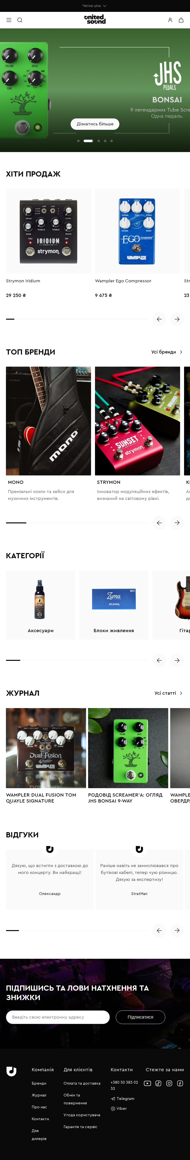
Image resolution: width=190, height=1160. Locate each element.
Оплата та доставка (82, 1083)
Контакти (40, 1119)
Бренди (39, 1083)
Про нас (39, 1107)
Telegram (125, 1099)
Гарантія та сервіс (80, 1127)
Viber (122, 1109)
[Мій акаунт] (170, 20)
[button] (78, 141)
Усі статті (165, 693)
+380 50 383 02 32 (124, 1085)
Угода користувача (82, 1115)
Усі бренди (163, 352)
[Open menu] (9, 20)
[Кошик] (181, 20)
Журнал (39, 1095)
